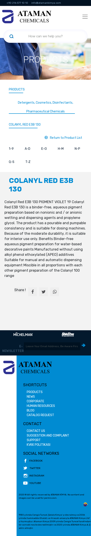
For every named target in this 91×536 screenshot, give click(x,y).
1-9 (11, 149)
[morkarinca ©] (85, 504)
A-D (27, 149)
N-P (77, 149)
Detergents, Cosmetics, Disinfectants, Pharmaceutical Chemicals (45, 107)
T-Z (27, 162)
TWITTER (35, 468)
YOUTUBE (35, 483)
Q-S (11, 162)
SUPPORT (34, 440)
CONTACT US (36, 431)
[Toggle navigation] (85, 17)
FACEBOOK (36, 460)
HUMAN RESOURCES (41, 406)
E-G (44, 149)
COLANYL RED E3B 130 (25, 124)
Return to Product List (66, 138)
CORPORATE (35, 401)
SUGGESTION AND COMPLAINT (48, 435)
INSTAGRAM (36, 475)
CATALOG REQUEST (40, 415)
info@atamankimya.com (46, 3)
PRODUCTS (17, 89)
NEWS (31, 397)
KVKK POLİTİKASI (38, 445)
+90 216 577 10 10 (17, 3)
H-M (61, 149)
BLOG (30, 410)
